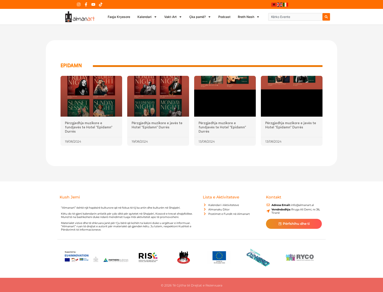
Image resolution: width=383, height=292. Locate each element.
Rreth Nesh (246, 17)
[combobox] (295, 17)
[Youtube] (93, 4)
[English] (280, 4)
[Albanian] (274, 4)
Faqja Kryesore (119, 17)
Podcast (224, 17)
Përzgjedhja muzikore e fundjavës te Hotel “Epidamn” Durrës (88, 127)
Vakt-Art (170, 17)
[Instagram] (79, 4)
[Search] (326, 17)
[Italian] (286, 4)
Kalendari (144, 17)
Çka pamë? (197, 17)
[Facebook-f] (86, 4)
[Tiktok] (101, 4)
